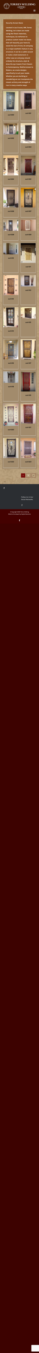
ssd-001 (28, 113)
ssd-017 (28, 363)
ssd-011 (28, 266)
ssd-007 (28, 211)
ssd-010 (11, 257)
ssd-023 (28, 461)
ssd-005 (28, 179)
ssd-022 (11, 461)
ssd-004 (11, 179)
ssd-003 (28, 146)
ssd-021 (28, 427)
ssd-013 (28, 290)
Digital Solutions (26, 513)
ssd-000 (11, 114)
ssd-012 (11, 298)
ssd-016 (11, 363)
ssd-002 (11, 138)
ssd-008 (11, 234)
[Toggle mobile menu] (34, 10)
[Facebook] (4, 487)
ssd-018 (11, 386)
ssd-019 (28, 395)
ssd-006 (11, 211)
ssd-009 (28, 234)
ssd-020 (11, 429)
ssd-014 (11, 330)
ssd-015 (28, 322)
